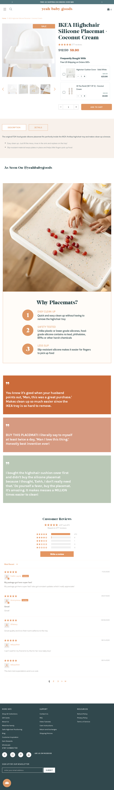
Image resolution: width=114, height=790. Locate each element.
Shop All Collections (10, 714)
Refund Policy (82, 714)
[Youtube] (28, 754)
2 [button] (53, 681)
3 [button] (58, 681)
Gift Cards (6, 718)
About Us (5, 722)
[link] (69, 73)
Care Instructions (46, 726)
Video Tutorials (45, 722)
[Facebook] (4, 754)
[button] (64, 44)
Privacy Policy (82, 718)
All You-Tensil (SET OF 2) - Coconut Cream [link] (90, 87)
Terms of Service (83, 722)
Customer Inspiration (10, 737)
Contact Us (44, 714)
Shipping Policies (46, 733)
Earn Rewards (7, 741)
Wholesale (6, 745)
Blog (3, 733)
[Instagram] (12, 754)
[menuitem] (108, 9)
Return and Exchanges (48, 729)
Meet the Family (8, 726)
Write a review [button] (57, 554)
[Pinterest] (20, 754)
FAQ (41, 718)
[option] (57, 2)
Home (4, 18)
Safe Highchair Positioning (12, 729)
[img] (10, 571)
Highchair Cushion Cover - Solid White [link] (91, 69)
